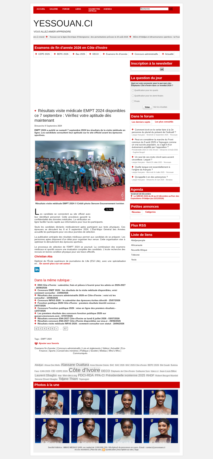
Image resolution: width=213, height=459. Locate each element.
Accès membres (82, 450)
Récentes (136, 212)
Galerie (54, 9)
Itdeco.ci (155, 371)
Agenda (108, 9)
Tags (136, 450)
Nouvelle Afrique (139, 250)
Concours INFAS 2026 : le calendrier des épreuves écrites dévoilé (72, 300)
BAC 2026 (119, 365)
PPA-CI (100, 375)
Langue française (138, 135)
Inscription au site (125, 450)
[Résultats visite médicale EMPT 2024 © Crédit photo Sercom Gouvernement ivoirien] (80, 141)
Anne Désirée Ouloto (99, 365)
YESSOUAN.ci (63, 23)
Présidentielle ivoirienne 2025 (125, 375)
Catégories (150, 212)
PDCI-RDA (86, 375)
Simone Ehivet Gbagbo (46, 379)
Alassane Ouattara (75, 365)
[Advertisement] (80, 85)
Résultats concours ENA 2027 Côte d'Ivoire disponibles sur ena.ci (72, 321)
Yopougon (84, 379)
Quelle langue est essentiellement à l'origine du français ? (151, 168)
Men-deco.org (70, 375)
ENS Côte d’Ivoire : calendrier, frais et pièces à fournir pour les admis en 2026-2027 (81, 285)
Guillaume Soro (143, 371)
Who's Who (114, 350)
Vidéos (105, 348)
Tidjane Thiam (68, 379)
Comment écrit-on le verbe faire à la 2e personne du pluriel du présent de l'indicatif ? (154, 131)
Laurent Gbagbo (46, 375)
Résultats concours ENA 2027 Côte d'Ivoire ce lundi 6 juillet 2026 (71, 318)
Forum (66, 9)
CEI (53, 371)
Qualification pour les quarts (146, 90)
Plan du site (96, 450)
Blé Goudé (165, 365)
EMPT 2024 (46, 339)
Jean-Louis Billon (168, 371)
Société (94, 350)
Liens (78, 9)
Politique (84, 350)
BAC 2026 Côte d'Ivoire (136, 365)
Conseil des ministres (67, 350)
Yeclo (133, 259)
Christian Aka (43, 256)
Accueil (41, 9)
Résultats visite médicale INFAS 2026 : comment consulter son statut (74, 323)
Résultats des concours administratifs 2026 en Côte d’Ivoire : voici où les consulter (75, 296)
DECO (95, 54)
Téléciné (135, 255)
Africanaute (136, 245)
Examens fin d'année (45, 348)
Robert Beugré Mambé (166, 375)
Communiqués (80, 353)
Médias (103, 350)
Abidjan (39, 365)
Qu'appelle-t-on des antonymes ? (151, 177)
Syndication (110, 450)
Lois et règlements (91, 348)
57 (65, 328)
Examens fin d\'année (116, 54)
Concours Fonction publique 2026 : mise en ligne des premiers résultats (76, 308)
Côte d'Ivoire (84, 370)
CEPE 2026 (44, 54)
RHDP (150, 375)
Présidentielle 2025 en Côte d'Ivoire (145, 150)
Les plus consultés (164, 122)
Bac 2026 (80, 54)
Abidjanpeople (138, 240)
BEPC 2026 (62, 54)
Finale (137, 101)
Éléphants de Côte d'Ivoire (123, 371)
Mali (60, 375)
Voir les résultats (160, 107)
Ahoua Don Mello (52, 365)
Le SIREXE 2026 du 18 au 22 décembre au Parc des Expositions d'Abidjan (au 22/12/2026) (155, 197)
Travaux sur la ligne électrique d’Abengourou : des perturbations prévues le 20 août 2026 (101, 37)
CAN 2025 (45, 371)
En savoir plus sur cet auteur (54, 263)
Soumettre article (94, 10)
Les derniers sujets (141, 122)
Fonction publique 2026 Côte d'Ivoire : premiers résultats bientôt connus (76, 303)
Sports (52, 350)
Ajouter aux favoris (49, 343)
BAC (112, 365)
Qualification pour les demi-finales (148, 96)
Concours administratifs (146, 54)
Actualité (169, 54)
